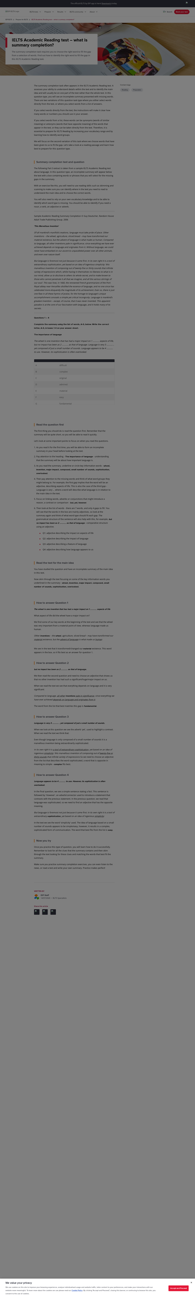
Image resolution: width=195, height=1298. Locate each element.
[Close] (191, 1282)
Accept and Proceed (178, 1288)
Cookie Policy (77, 1290)
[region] (97, 1288)
